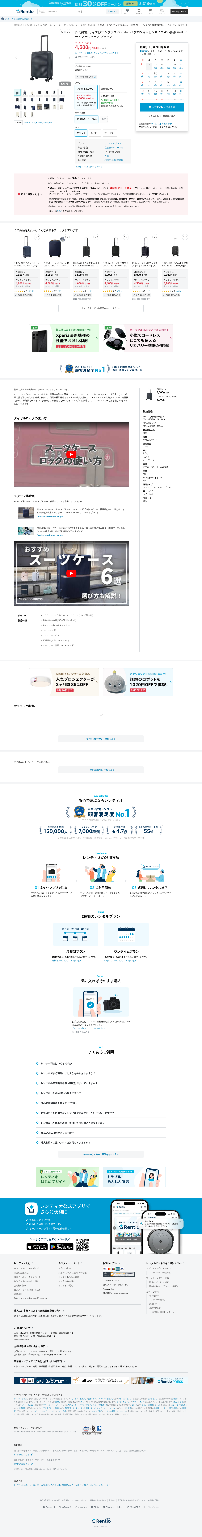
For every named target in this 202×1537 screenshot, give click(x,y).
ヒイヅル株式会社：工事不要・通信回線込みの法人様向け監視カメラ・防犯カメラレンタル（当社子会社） (60, 1485)
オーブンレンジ (96, 1408)
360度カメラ (108, 1399)
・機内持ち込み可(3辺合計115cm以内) (58, 620)
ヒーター (163, 1408)
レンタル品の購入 (66, 1281)
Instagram (82, 1507)
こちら (60, 211)
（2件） (90, 291)
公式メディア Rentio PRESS (27, 1290)
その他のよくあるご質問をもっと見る (101, 1154)
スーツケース (47, 615)
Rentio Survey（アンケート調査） (164, 1286)
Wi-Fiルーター (73, 1405)
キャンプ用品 (97, 1411)
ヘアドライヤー (47, 1408)
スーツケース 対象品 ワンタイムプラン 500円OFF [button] (96, 53)
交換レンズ (92, 1399)
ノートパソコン (28, 1405)
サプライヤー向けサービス (158, 1268)
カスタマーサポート (69, 1263)
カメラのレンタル (20, 1399)
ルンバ (134, 1405)
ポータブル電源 (109, 1411)
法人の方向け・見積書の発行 (161, 116)
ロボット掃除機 (147, 1405)
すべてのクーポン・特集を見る (101, 739)
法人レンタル (178, 1402)
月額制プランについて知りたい (66, 960)
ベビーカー (38, 1411)
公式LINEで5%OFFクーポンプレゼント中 (140, 1507)
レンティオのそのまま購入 (26, 1281)
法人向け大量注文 (179, 11)
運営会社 (18, 1294)
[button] (62, 32)
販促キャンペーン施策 (159, 1282)
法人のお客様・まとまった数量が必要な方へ (37, 1310)
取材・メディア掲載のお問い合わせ (30, 1298)
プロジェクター (91, 1405)
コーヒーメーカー (110, 1408)
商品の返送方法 (21, 1272)
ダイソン (157, 1405)
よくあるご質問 (65, 1285)
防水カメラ (176, 1399)
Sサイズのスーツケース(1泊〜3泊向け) (75, 615)
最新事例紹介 (155, 1308)
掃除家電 (22, 1408)
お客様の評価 (20, 1285)
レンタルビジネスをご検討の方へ (164, 1263)
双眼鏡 (57, 1402)
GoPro (100, 1399)
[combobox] (61, 11)
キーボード (57, 1405)
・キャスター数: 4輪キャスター (55, 625)
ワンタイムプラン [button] (113, 143)
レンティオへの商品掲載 (160, 1272)
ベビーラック (48, 1411)
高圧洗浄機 (173, 1408)
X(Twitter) (66, 1507)
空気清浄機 (103, 1405)
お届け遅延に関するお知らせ (18, 19)
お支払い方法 (64, 1268)
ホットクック (77, 1408)
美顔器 (57, 1408)
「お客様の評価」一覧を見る (101, 770)
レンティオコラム (157, 1300)
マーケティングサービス (157, 1278)
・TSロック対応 (48, 630)
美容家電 (67, 1408)
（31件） (31, 291)
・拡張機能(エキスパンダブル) (55, 640)
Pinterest (109, 1507)
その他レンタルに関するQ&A (87, 167)
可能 (107, 156)
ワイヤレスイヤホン (124, 1402)
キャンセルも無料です (161, 124)
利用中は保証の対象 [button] (114, 160)
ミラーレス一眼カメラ (78, 1399)
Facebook (50, 1507)
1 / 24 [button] (67, 84)
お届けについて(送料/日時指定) (72, 1272)
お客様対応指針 (153, 1500)
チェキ (83, 1402)
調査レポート (155, 1304)
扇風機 (156, 1408)
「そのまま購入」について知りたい (88, 1028)
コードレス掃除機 (178, 1405)
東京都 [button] (145, 51)
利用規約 (65, 1500)
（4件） (178, 291)
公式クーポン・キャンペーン (27, 1277)
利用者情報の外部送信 (98, 1500)
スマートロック (138, 1402)
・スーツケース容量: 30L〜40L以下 (57, 645)
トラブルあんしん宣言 (68, 1277)
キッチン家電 (126, 1408)
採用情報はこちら (21, 1454)
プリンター (47, 1405)
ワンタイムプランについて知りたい (119, 960)
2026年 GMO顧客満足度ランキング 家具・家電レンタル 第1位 (101, 820)
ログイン (113, 11)
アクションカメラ (124, 1399)
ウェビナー (154, 1295)
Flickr (96, 1507)
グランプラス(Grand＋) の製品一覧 (38, 123)
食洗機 (86, 1408)
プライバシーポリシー (79, 1500)
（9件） (60, 291)
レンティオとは (22, 1263)
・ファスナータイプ (50, 635)
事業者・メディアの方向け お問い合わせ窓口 (38, 1361)
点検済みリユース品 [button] (114, 147)
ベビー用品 (62, 1411)
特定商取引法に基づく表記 (50, 1500)
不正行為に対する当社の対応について (132, 1500)
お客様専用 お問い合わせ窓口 (29, 1346)
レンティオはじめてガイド (26, 1268)
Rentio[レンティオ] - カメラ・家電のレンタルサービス (39, 1394)
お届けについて (22, 1328)
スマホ (82, 1405)
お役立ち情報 (152, 1291)
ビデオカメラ (152, 1399)
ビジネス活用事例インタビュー (162, 1312)
